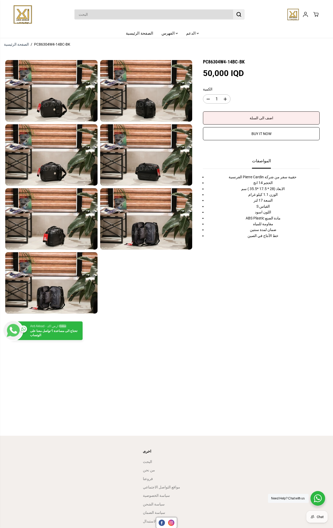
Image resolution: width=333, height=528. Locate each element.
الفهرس (169, 33)
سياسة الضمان (154, 512)
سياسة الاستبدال (155, 521)
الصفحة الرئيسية (139, 33)
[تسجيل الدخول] (305, 14)
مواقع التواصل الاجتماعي (161, 487)
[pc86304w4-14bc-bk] (51, 90)
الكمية (207, 89)
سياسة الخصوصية (156, 495)
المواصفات (261, 161)
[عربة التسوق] (316, 14)
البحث (147, 462)
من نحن (149, 470)
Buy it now (261, 134)
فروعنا (148, 479)
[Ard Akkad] (22, 14)
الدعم (191, 33)
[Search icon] (239, 14)
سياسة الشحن (154, 504)
